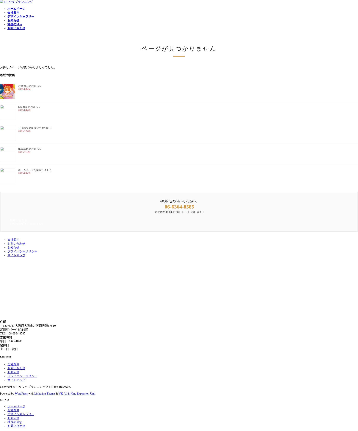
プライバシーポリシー (22, 251)
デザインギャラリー (20, 414)
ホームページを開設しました (35, 170)
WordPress (21, 393)
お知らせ (13, 247)
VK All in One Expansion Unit (77, 393)
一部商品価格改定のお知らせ (35, 128)
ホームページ (16, 406)
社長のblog (14, 422)
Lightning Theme (44, 393)
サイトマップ (16, 255)
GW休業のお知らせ (29, 107)
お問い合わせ (16, 243)
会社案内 (13, 239)
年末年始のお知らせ (30, 149)
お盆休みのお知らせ (30, 86)
